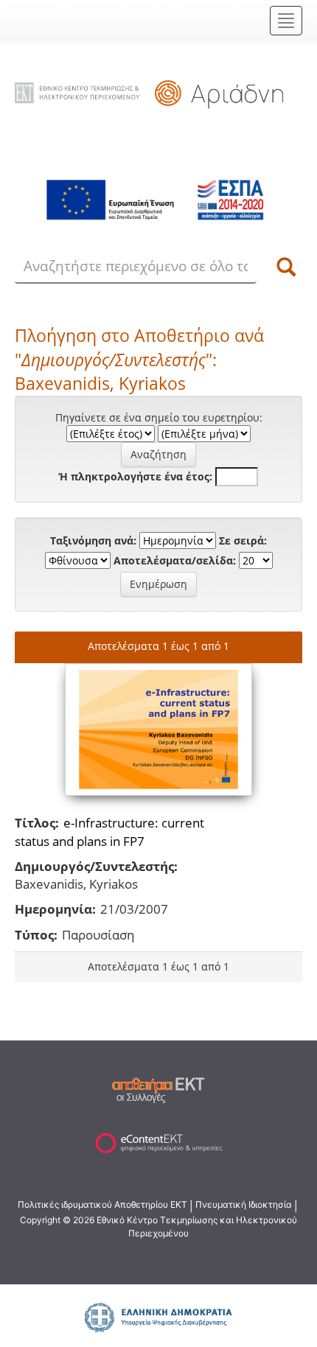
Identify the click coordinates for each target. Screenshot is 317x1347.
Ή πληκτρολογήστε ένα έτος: (135, 476)
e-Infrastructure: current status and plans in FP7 (109, 831)
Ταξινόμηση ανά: (93, 540)
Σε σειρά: (243, 540)
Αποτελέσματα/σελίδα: (175, 560)
